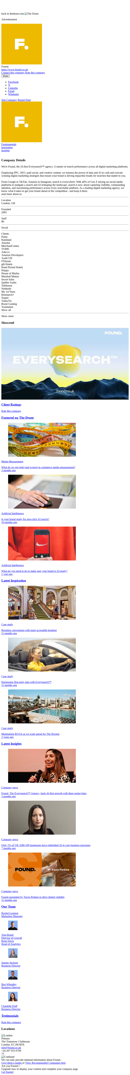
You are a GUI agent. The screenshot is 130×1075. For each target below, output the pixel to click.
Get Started (7, 1072)
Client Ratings (11, 404)
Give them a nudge (11, 1062)
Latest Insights (11, 743)
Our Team (8, 906)
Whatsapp (13, 94)
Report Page (24, 99)
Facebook (13, 82)
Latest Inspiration (13, 580)
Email (11, 91)
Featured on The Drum (17, 417)
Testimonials (9, 1016)
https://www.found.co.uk (14, 69)
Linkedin (13, 88)
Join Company (9, 99)
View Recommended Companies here (45, 1062)
